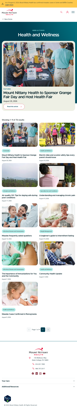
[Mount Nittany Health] (9, 12)
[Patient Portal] (67, 12)
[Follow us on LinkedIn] (36, 373)
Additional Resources (10, 387)
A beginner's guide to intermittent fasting (56, 236)
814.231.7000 (40, 364)
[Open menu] (73, 12)
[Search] (61, 12)
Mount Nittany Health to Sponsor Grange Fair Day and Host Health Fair (19, 156)
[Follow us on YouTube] (44, 373)
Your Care (5, 381)
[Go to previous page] (29, 329)
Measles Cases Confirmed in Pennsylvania (19, 314)
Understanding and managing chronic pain (57, 195)
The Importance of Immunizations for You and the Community (19, 275)
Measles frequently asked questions (17, 236)
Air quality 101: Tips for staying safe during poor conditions (19, 196)
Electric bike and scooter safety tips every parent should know (57, 156)
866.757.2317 (40, 369)
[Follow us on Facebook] (33, 373)
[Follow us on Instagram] (40, 373)
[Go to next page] (48, 329)
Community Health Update (50, 274)
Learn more (9, 5)
